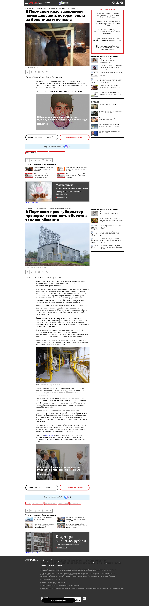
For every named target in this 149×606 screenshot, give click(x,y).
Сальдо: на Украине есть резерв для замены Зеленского (110, 112)
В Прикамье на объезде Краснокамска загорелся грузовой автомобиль (107, 31)
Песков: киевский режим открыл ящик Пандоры (109, 132)
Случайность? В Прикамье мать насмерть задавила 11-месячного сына (107, 39)
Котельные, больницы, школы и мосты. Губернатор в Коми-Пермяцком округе (58, 468)
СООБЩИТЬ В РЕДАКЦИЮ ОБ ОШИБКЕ (51, 565)
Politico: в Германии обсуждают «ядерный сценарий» (109, 118)
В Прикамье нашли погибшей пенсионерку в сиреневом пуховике (43, 169)
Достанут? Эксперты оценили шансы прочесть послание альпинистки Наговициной (111, 80)
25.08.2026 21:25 (30, 208)
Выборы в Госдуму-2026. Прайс (49, 563)
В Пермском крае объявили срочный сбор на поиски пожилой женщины (43, 175)
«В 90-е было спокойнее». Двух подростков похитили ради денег (110, 93)
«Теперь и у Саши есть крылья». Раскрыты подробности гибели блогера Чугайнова (107, 15)
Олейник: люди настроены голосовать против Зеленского (109, 105)
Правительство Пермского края (35, 267)
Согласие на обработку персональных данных (52, 582)
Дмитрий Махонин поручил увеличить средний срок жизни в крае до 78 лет (76, 519)
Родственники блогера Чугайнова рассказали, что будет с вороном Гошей (107, 23)
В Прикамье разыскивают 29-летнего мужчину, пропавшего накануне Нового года (62, 118)
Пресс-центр (61, 559)
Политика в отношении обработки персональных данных (55, 584)
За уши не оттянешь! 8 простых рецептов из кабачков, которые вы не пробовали (111, 220)
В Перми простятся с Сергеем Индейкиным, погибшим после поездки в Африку (107, 47)
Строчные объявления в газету (95, 561)
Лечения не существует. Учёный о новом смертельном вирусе (110, 212)
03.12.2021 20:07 (30, 8)
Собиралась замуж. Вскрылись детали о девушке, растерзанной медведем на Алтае (110, 240)
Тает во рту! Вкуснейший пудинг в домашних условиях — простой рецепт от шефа (110, 87)
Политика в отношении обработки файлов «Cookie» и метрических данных (60, 585)
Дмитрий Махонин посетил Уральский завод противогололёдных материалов (44, 519)
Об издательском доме (47, 559)
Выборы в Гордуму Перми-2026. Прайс (109, 563)
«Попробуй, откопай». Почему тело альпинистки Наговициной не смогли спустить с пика (111, 67)
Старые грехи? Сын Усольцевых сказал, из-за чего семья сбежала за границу (111, 247)
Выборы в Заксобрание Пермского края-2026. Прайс (78, 563)
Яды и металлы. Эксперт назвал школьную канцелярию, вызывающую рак (110, 60)
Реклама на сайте (73, 559)
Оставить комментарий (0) (74, 137)
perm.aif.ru (49, 435)
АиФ (37, 67)
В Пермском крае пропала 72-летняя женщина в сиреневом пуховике (75, 175)
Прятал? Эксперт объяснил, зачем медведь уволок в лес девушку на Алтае (110, 233)
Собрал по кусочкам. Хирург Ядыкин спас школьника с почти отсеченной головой (111, 74)
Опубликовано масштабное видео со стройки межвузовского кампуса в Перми (77, 525)
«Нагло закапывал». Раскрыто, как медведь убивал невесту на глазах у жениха (111, 227)
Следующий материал (58, 600)
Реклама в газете (86, 559)
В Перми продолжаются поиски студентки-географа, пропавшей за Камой (76, 169)
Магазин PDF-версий (100, 559)
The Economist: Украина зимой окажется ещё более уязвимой (109, 125)
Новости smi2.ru (32, 202)
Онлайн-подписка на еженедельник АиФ (53, 561)
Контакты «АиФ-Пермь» (75, 561)
